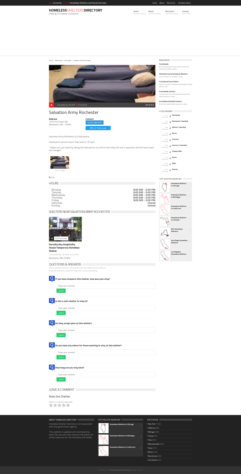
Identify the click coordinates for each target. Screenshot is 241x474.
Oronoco (175, 139)
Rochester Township (180, 121)
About (162, 3)
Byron (174, 133)
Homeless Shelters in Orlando (178, 218)
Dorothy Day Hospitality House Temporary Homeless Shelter (64, 247)
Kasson (175, 169)
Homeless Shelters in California (178, 207)
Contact (186, 12)
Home (155, 3)
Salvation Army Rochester (82, 60)
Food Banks (163, 64)
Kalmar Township (179, 127)
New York (151, 424)
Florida (150, 436)
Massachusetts (153, 444)
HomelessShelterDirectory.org (120, 470)
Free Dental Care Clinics (168, 81)
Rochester (67, 60)
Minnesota (58, 60)
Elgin (174, 163)
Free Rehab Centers (167, 91)
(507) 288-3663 (95, 122)
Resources (171, 3)
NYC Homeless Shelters (177, 230)
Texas (150, 448)
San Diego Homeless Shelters (179, 241)
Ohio (150, 440)
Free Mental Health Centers (170, 101)
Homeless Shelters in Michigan (178, 196)
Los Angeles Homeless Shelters (178, 253)
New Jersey (152, 456)
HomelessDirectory (75, 10)
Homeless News (184, 3)
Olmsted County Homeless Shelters (173, 74)
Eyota (174, 157)
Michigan (151, 432)
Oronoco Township (179, 145)
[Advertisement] (120, 37)
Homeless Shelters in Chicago (178, 184)
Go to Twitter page (99, 128)
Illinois (150, 452)
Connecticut (152, 460)
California (151, 428)
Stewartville (177, 151)
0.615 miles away (61, 238)
